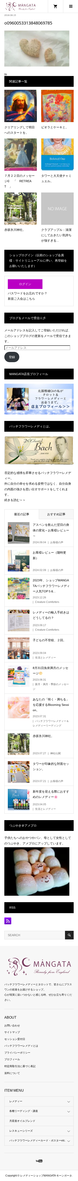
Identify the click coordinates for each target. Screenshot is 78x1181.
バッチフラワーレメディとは (21, 1045)
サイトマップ (12, 1032)
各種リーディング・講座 (23, 1111)
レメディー (15, 1101)
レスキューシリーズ (21, 1130)
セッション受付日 (14, 1039)
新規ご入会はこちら (21, 298)
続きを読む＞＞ (15, 500)
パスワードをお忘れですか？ (27, 293)
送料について (12, 1073)
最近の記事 (21, 514)
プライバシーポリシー (17, 1052)
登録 (12, 357)
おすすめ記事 (56, 514)
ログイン (25, 284)
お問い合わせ (12, 1025)
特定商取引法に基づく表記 (20, 1066)
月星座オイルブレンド (22, 1120)
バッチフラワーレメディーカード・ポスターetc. (37, 1140)
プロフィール (12, 1059)
